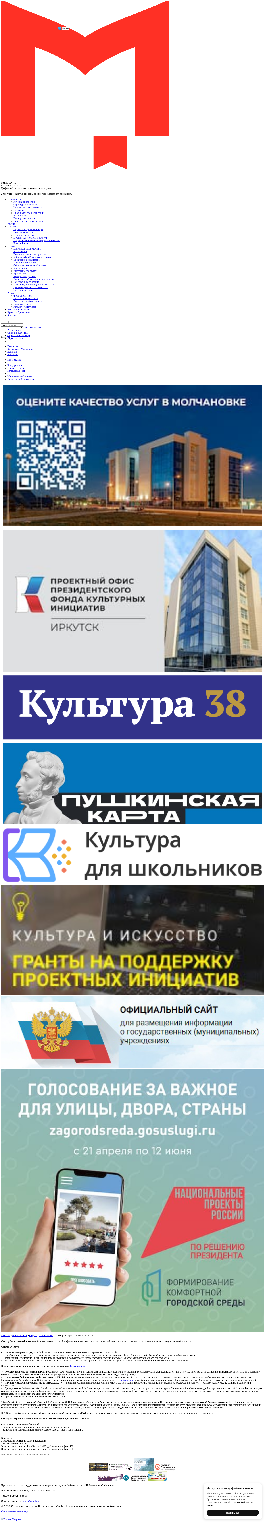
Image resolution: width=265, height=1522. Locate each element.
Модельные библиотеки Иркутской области (36, 240)
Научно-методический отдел (28, 229)
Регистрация (20, 251)
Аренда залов (20, 273)
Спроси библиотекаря (18, 335)
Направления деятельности (27, 207)
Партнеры (12, 346)
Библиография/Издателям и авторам (32, 257)
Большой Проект (16, 370)
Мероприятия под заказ (25, 262)
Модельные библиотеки (20, 376)
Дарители (12, 351)
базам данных (77, 1366)
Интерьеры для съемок (25, 271)
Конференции (14, 365)
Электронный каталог (19, 309)
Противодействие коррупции (28, 213)
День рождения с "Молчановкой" (30, 287)
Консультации (20, 268)
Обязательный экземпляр (20, 379)
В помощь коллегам (23, 235)
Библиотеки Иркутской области (30, 237)
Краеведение (14, 359)
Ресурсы (11, 293)
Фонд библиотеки (22, 295)
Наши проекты (21, 215)
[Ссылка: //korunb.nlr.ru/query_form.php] (110, 1480)
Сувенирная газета (23, 290)
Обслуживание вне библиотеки (30, 265)
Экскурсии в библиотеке (26, 259)
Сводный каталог (22, 304)
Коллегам (12, 226)
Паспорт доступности (24, 218)
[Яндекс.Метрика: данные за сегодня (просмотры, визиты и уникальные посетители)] (11, 1519)
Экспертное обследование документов (33, 279)
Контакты (12, 315)
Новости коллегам (23, 232)
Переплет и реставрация (26, 282)
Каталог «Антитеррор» (25, 306)
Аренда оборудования (24, 276)
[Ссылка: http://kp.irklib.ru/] (98, 1469)
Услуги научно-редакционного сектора (33, 284)
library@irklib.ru (31, 1501)
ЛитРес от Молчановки (25, 298)
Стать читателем (32, 327)
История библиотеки (24, 201)
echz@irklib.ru (125, 1380)
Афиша (11, 224)
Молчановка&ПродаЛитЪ (27, 248)
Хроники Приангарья (18, 312)
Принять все (232, 1512)
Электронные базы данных (27, 301)
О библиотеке (14, 199)
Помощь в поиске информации (29, 254)
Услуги (11, 246)
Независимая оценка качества (29, 221)
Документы (19, 210)
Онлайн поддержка (17, 332)
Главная (5, 1335)
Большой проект (22, 243)
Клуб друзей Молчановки (20, 349)
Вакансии (12, 354)
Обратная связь (15, 338)
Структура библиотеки (25, 204)
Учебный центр (15, 368)
